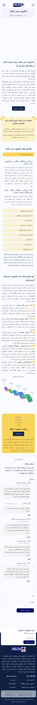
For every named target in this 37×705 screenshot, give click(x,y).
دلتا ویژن (25, 15)
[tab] (18, 154)
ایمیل (32, 602)
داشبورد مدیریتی (30, 308)
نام (32, 595)
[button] (33, 5)
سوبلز (13, 701)
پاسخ (29, 515)
